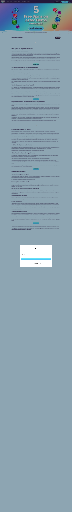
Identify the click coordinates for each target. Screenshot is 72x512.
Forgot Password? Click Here (36, 263)
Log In (36, 258)
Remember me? (24, 256)
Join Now (36, 261)
